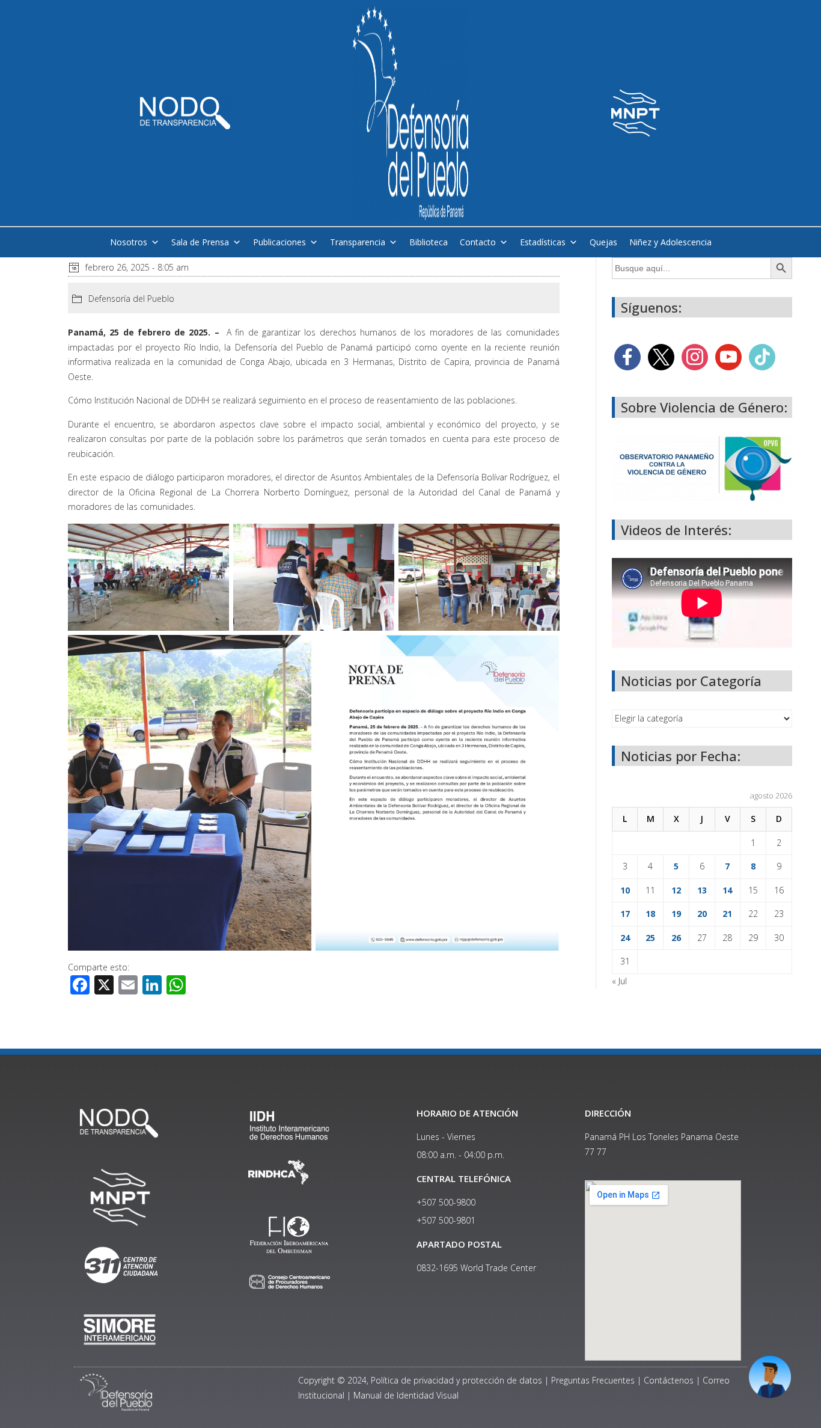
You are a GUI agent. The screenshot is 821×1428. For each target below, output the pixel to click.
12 (676, 890)
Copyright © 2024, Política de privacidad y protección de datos (420, 1380)
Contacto (478, 242)
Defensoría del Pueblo (131, 298)
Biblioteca (428, 242)
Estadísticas (543, 242)
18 (650, 913)
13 (702, 890)
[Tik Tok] (762, 356)
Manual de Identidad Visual (406, 1395)
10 (625, 890)
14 (727, 890)
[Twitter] (661, 356)
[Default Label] (728, 356)
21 (727, 913)
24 (625, 937)
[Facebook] (627, 356)
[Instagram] (695, 356)
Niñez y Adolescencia (670, 242)
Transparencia (357, 242)
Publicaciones (279, 242)
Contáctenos (669, 1380)
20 (702, 913)
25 (650, 937)
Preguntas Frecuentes (593, 1380)
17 (625, 913)
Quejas (603, 242)
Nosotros (128, 242)
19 (676, 913)
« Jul (619, 981)
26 (676, 937)
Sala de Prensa (200, 242)
